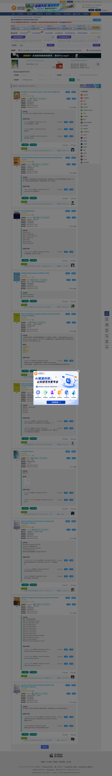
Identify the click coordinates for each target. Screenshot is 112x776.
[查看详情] (56, 388)
